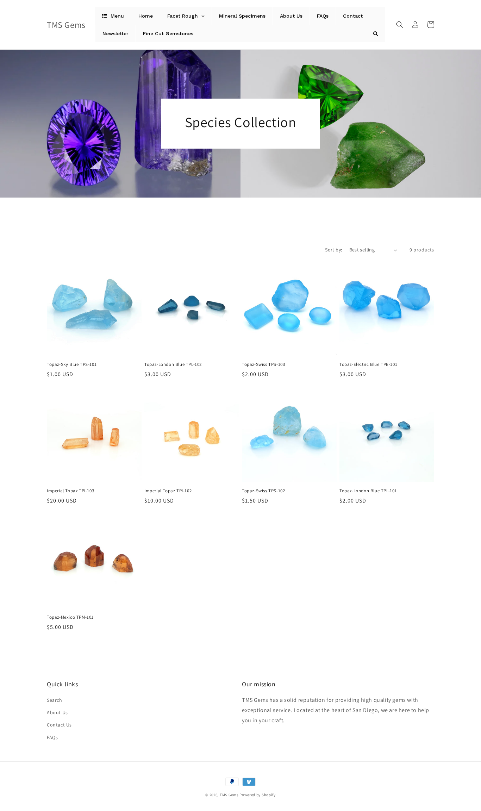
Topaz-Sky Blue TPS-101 (71, 364)
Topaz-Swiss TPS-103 (263, 364)
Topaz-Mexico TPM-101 (70, 617)
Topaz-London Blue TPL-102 (173, 364)
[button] (399, 24)
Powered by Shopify (257, 794)
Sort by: (333, 250)
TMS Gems (229, 794)
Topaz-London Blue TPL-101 (368, 491)
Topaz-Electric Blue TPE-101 (368, 364)
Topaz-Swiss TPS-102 (263, 491)
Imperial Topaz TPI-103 (70, 491)
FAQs (52, 737)
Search (54, 700)
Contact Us (59, 725)
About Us (57, 712)
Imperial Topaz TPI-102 (168, 491)
